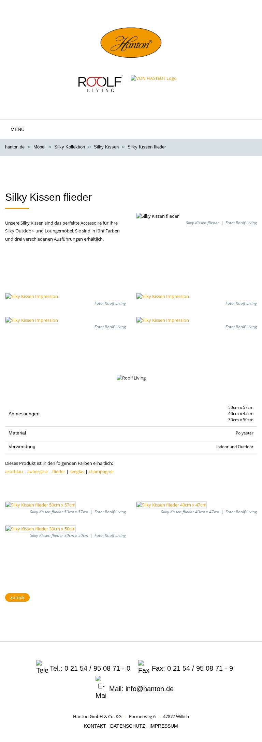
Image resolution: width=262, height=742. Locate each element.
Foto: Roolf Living (241, 223)
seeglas (77, 471)
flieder (58, 471)
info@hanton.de (150, 689)
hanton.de (15, 146)
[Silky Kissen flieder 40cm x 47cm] (171, 504)
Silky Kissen (106, 146)
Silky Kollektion (69, 146)
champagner (101, 471)
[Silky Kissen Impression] (31, 296)
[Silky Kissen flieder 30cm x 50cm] (40, 528)
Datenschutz (127, 726)
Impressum (163, 726)
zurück (17, 597)
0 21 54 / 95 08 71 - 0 (97, 668)
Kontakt (95, 726)
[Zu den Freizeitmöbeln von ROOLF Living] (100, 83)
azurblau (14, 471)
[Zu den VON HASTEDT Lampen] (154, 83)
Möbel (39, 146)
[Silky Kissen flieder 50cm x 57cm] (40, 504)
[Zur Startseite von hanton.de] (131, 51)
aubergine (37, 471)
